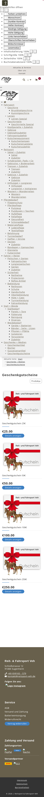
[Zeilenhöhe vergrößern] (28, 58)
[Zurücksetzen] (2, 10)
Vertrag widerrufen (17, 723)
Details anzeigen (13, 435)
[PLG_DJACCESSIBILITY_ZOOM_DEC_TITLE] (31, 51)
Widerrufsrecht (13, 719)
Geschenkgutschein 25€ (14, 423)
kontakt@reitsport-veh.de (21, 676)
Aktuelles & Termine (22, 67)
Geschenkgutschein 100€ (14, 527)
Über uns (22, 70)
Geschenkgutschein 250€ (14, 579)
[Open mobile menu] (1, 87)
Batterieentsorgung (15, 715)
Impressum (22, 780)
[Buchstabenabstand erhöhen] (37, 62)
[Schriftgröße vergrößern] (29, 55)
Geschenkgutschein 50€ (14, 475)
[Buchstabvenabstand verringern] (34, 62)
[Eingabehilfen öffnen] (5, 3)
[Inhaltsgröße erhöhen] (35, 51)
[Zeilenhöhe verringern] (24, 58)
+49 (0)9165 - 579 (17, 673)
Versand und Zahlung (16, 711)
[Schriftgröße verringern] (25, 55)
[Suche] (24, 80)
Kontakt (22, 73)
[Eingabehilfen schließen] (6, 10)
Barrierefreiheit (22, 787)
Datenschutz (22, 784)
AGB (7, 708)
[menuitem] (5, 102)
